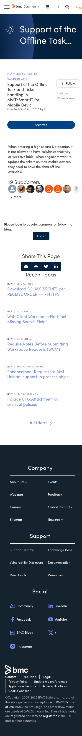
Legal (47, 677)
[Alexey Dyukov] (49, 188)
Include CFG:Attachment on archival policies (33, 401)
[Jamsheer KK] (30, 188)
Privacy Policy (18, 681)
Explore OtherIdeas (65, 95)
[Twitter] (46, 266)
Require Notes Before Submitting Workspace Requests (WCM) (37, 346)
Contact (10, 677)
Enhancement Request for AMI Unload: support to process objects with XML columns (39, 377)
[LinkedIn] (56, 266)
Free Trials (29, 677)
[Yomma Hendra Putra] (58, 188)
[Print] (36, 266)
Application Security (22, 686)
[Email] (26, 266)
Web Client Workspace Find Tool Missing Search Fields (36, 319)
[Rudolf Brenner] (12, 188)
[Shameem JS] (21, 188)
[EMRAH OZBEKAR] (40, 188)
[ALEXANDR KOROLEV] (76, 188)
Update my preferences (50, 681)
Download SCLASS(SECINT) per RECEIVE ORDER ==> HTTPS (36, 291)
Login (41, 236)
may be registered (44, 716)
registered (18, 716)
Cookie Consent (19, 690)
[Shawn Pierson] (67, 188)
